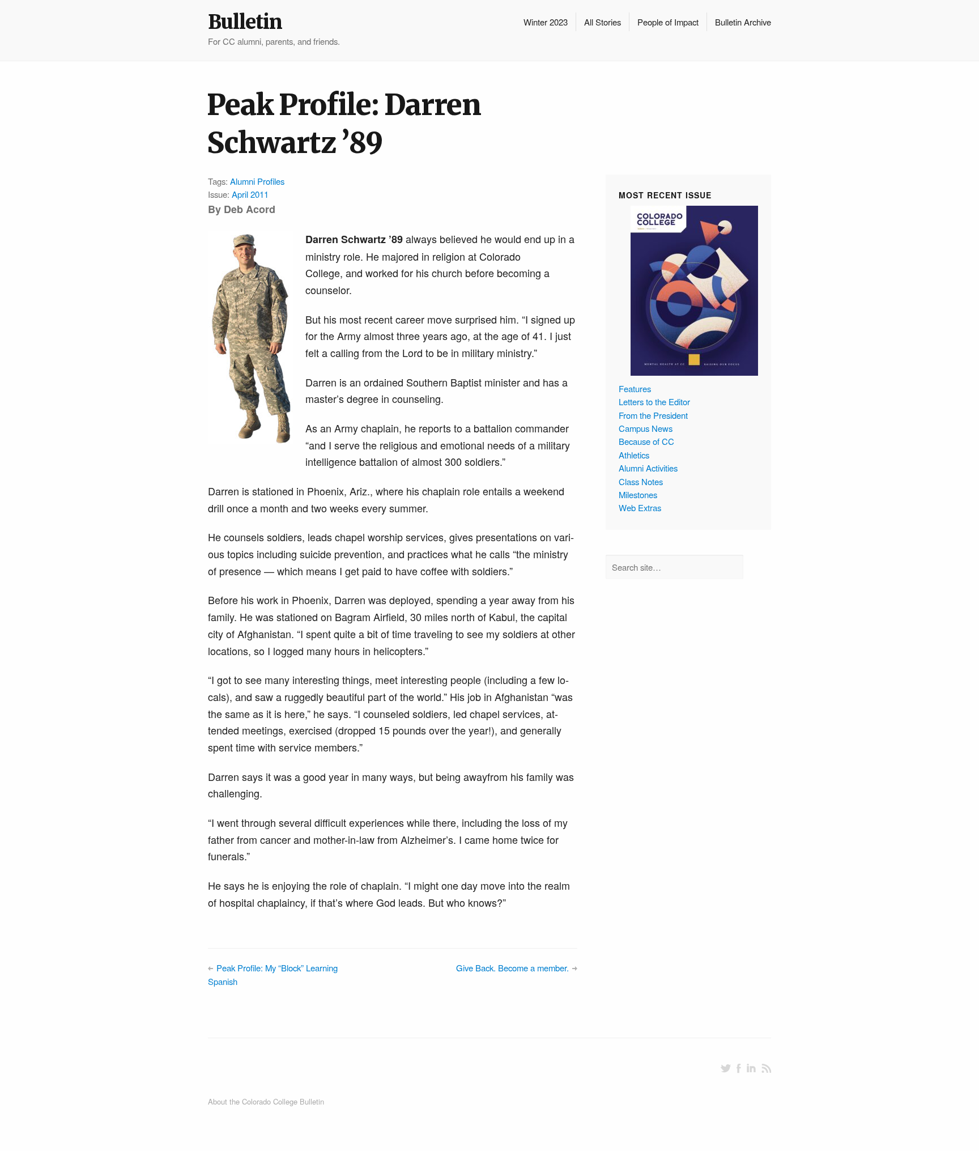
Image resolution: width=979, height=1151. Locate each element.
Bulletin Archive (743, 22)
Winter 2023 (545, 22)
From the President (653, 415)
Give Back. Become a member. (512, 968)
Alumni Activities (648, 468)
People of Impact (668, 22)
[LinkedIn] (751, 1068)
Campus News (645, 428)
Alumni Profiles (257, 181)
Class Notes (641, 481)
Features (635, 388)
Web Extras (640, 507)
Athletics (634, 455)
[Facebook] (739, 1068)
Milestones (638, 494)
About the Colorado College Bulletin (266, 1101)
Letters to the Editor (654, 401)
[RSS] (766, 1068)
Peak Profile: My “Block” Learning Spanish (273, 974)
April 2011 (250, 194)
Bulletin (245, 22)
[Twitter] (726, 1068)
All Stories (602, 22)
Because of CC (646, 441)
